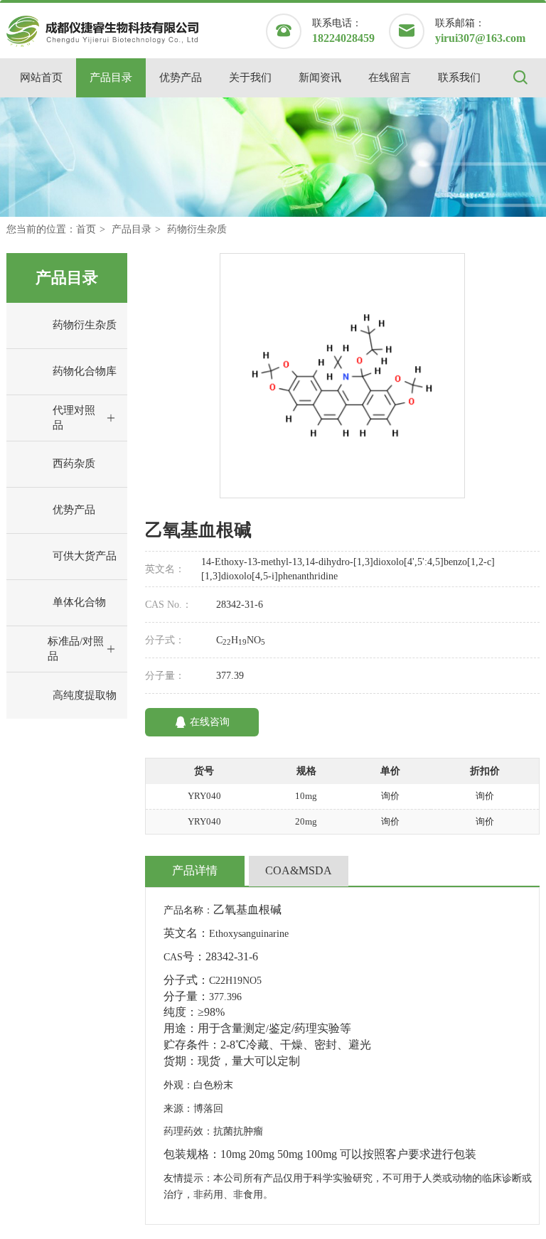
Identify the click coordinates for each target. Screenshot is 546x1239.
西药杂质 (74, 463)
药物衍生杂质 (197, 229)
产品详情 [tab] (195, 870)
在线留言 (389, 77)
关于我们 (250, 77)
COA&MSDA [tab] (298, 870)
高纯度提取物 (85, 695)
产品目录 (111, 77)
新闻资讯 (320, 77)
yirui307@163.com (480, 38)
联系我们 (459, 77)
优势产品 (180, 77)
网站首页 (41, 77)
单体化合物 (79, 602)
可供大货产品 (85, 556)
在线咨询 (210, 722)
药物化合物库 (85, 371)
